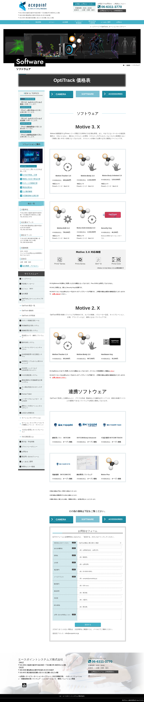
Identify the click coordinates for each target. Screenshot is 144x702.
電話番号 (56, 570)
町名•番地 (57, 605)
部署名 (56, 555)
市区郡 (56, 598)
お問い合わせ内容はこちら (62, 614)
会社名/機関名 (58, 548)
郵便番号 (56, 584)
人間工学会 (30, 110)
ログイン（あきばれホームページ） (133, 700)
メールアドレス (59, 577)
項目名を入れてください (61, 543)
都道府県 (56, 591)
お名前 (56, 562)
